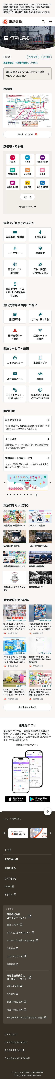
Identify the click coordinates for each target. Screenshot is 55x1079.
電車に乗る (10, 868)
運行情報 (46, 57)
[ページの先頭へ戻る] (48, 811)
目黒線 (27, 161)
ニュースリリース (15, 957)
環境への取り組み (15, 1010)
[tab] (7, 495)
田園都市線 (12, 174)
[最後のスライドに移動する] (5, 833)
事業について (15, 986)
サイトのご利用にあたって (16, 1042)
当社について (15, 925)
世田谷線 (27, 187)
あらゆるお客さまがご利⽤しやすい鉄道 (24, 1018)
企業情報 (15, 949)
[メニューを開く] (50, 21)
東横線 (12, 161)
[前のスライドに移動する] (5, 483)
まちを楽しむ (11, 859)
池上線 (42, 174)
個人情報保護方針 (13, 1051)
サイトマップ (10, 1034)
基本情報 (15, 994)
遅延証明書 (33, 57)
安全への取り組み (15, 1002)
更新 (6, 57)
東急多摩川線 (12, 187)
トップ (5, 819)
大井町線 (27, 174)
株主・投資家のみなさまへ (18, 933)
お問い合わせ (10, 878)
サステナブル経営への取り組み (20, 941)
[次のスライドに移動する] (50, 483)
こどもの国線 (42, 187)
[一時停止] (36, 495)
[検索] (43, 21)
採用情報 (15, 965)
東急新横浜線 (42, 161)
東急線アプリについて (26, 745)
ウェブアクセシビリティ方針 (17, 1058)
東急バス (13, 895)
